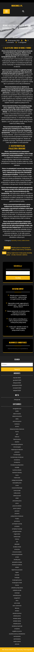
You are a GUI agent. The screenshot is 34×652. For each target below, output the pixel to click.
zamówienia (17, 639)
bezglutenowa (17, 408)
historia (17, 437)
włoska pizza (17, 616)
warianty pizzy (17, 595)
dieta (17, 419)
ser (17, 542)
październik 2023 (17, 385)
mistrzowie (17, 477)
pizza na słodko (17, 506)
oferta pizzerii (17, 495)
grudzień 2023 (17, 380)
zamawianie (17, 636)
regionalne (17, 534)
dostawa (17, 424)
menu (17, 475)
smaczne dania (17, 552)
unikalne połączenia (17, 588)
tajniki (17, 572)
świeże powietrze (17, 565)
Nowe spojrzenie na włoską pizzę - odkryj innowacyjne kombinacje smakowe (18, 313)
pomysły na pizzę (17, 524)
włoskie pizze (17, 623)
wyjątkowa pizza (17, 631)
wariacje (17, 593)
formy (17, 431)
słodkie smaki (17, 547)
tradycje (17, 577)
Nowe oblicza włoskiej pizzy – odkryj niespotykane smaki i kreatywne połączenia (18, 320)
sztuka (17, 567)
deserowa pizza (17, 416)
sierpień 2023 (17, 390)
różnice (17, 539)
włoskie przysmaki (17, 626)
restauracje (17, 536)
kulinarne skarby (17, 472)
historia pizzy (17, 439)
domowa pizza (17, 421)
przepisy (17, 526)
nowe (19, 240)
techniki (17, 575)
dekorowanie (17, 414)
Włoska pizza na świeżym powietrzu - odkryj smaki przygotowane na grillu (18, 297)
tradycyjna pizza (17, 580)
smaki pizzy (17, 559)
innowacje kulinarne (17, 444)
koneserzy (17, 460)
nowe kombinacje (17, 488)
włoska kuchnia (17, 613)
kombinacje (17, 454)
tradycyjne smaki (17, 582)
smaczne (17, 549)
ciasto (17, 411)
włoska (17, 611)
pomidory (17, 521)
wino (17, 600)
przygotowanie (17, 531)
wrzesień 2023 (17, 388)
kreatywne (17, 462)
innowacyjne (17, 447)
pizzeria (17, 513)
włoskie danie (17, 621)
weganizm (17, 598)
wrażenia (17, 629)
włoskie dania (17, 618)
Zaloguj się (17, 399)
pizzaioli (17, 511)
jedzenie (17, 452)
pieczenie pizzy (17, 501)
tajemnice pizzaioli (17, 570)
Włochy (17, 608)
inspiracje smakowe (17, 449)
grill (17, 434)
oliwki (17, 498)
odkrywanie (17, 493)
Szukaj (18, 266)
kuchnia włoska (17, 470)
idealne (17, 442)
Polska (17, 518)
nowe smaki (17, 490)
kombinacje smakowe (17, 457)
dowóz (17, 426)
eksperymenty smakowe (17, 429)
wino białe (17, 603)
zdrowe (17, 644)
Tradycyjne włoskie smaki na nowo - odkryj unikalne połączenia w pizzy (18, 328)
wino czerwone (17, 605)
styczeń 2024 (17, 378)
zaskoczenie (25, 240)
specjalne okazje (17, 562)
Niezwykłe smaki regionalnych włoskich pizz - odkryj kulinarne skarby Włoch (18, 305)
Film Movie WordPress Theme (11, 650)
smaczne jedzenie (17, 554)
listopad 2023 (17, 383)
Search (17, 369)
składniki (17, 544)
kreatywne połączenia (17, 465)
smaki (17, 557)
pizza (17, 503)
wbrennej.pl (17, 6)
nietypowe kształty (17, 480)
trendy (17, 585)
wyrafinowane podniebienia (17, 634)
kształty (14, 240)
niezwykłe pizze (17, 483)
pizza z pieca (17, 508)
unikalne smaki (17, 590)
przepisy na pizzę (17, 529)
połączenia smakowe (17, 516)
